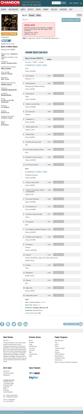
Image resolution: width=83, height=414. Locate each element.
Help (70, 9)
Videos (38, 9)
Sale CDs (54, 9)
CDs (56, 342)
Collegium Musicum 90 (9, 90)
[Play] (54, 75)
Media (39, 15)
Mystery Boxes (59, 356)
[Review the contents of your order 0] (81, 4)
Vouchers (63, 9)
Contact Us (6, 371)
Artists (30, 9)
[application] (59, 76)
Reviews (31, 15)
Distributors (6, 375)
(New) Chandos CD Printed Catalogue (66, 362)
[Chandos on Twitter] (14, 326)
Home (31, 340)
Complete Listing (60, 358)
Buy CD (24, 15)
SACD (56, 344)
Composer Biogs (60, 348)
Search (3, 9)
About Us (6, 340)
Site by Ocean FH (76, 413)
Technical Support (8, 373)
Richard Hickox (6, 95)
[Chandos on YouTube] (20, 326)
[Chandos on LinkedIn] (26, 326)
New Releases (13, 9)
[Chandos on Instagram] (8, 326)
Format (46, 9)
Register (76, 3)
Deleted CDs (58, 360)
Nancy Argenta (6, 68)
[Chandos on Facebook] (2, 326)
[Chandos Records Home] (10, 5)
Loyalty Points (33, 354)
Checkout (32, 350)
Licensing (32, 348)
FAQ (30, 352)
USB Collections (59, 354)
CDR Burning (33, 346)
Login (70, 3)
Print (79, 15)
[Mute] (61, 75)
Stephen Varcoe (6, 84)
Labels (23, 9)
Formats (57, 352)
